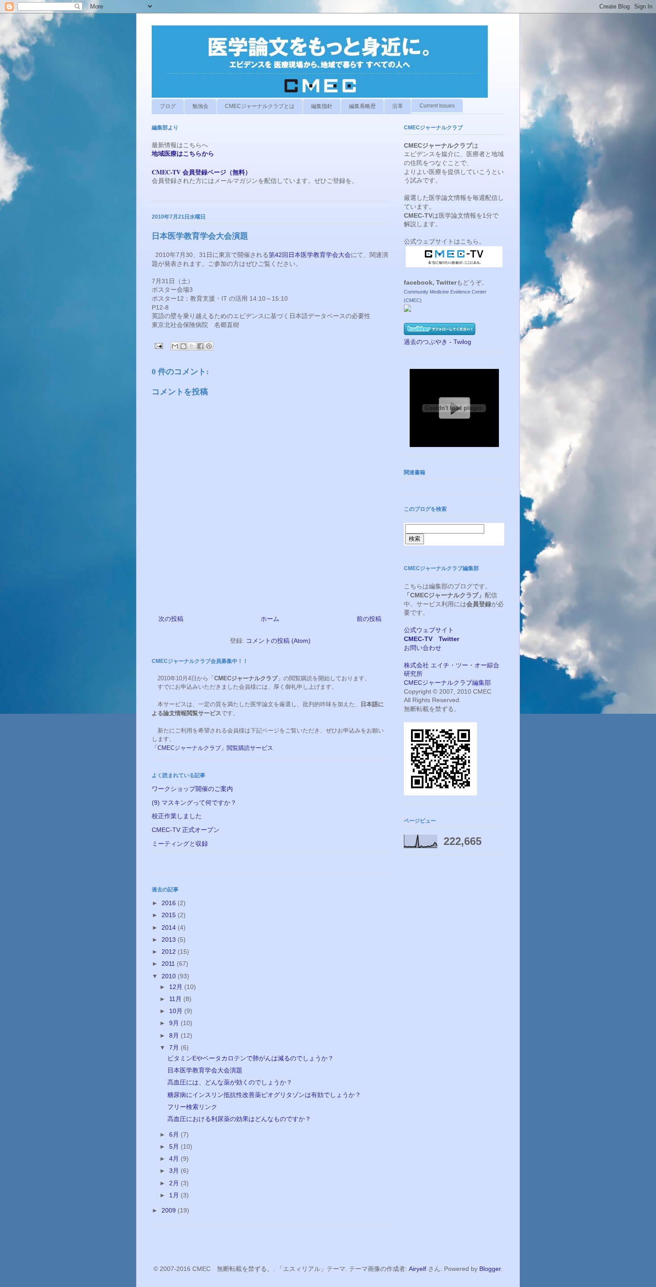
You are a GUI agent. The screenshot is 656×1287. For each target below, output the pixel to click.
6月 (175, 1134)
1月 (175, 1195)
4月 (175, 1158)
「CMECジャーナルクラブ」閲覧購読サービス (212, 748)
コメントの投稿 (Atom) (278, 640)
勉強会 (200, 106)
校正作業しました (177, 815)
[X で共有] (191, 346)
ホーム (270, 618)
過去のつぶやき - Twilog (437, 341)
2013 (170, 939)
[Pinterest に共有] (208, 346)
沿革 (397, 106)
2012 (170, 951)
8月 (175, 1035)
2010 (170, 976)
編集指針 (321, 106)
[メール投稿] (158, 345)
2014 (170, 927)
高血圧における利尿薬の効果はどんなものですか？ (239, 1118)
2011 (169, 963)
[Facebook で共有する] (200, 346)
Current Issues (437, 106)
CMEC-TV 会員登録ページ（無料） (201, 172)
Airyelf (417, 1268)
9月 (175, 1022)
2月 (175, 1183)
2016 (170, 902)
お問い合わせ (422, 647)
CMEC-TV (418, 638)
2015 (170, 915)
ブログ (168, 106)
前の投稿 (369, 618)
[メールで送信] (174, 346)
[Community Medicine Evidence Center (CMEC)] (407, 309)
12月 (176, 986)
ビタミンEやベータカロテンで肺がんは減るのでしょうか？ (250, 1058)
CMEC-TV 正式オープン (186, 829)
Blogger (490, 1268)
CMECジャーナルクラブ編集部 (447, 682)
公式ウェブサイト (429, 629)
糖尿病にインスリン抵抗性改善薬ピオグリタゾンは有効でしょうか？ (264, 1094)
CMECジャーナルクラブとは (260, 106)
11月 (176, 998)
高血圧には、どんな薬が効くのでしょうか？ (229, 1082)
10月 (176, 1010)
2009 (170, 1210)
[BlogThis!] (183, 346)
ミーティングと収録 (180, 843)
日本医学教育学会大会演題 (204, 1070)
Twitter (449, 638)
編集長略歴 (362, 106)
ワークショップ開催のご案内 (192, 788)
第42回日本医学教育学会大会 (310, 254)
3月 (175, 1170)
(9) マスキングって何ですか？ (194, 802)
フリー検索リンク (192, 1106)
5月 (175, 1146)
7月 (175, 1047)
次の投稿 (170, 618)
